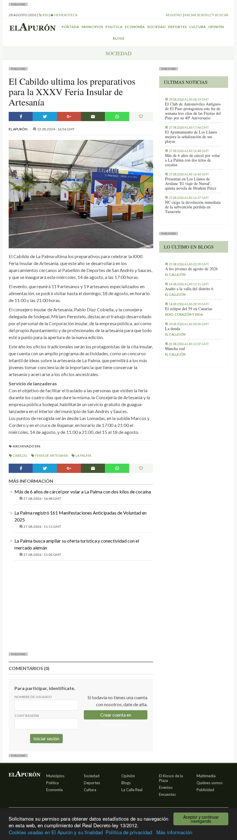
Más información (174, 832)
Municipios (92, 27)
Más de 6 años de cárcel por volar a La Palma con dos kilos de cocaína (82, 491)
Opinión (216, 27)
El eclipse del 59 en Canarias (188, 308)
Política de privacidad (128, 832)
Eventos (166, 787)
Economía (135, 27)
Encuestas (167, 794)
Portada (70, 27)
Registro (174, 15)
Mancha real (175, 348)
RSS (45, 15)
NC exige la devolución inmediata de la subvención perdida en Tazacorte (193, 207)
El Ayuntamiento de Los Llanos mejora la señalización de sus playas (191, 137)
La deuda (172, 328)
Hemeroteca (65, 15)
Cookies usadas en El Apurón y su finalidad (56, 832)
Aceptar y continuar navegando (201, 819)
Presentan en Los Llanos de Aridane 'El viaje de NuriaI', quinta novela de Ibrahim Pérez (190, 183)
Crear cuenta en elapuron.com (115, 715)
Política (114, 27)
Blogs (118, 38)
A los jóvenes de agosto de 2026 (191, 269)
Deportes (177, 27)
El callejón (175, 274)
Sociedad (156, 27)
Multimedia (206, 776)
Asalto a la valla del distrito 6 (189, 288)
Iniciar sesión (196, 15)
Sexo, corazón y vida (184, 314)
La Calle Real (131, 789)
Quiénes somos (210, 782)
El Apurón (18, 129)
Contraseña (26, 715)
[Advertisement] (81, 605)
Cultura (197, 27)
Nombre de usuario (33, 697)
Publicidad (205, 789)
